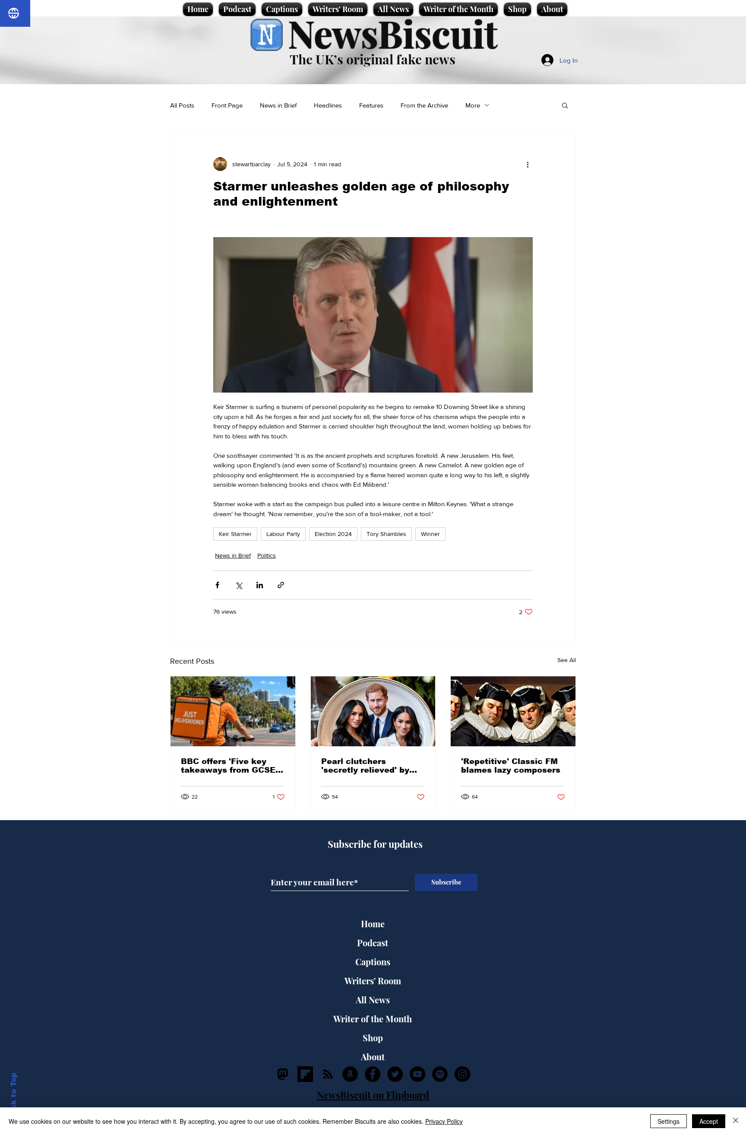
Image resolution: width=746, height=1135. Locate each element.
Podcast (372, 942)
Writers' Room (373, 980)
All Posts (182, 105)
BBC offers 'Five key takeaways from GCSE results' (228, 765)
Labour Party (283, 533)
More (472, 105)
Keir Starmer (235, 533)
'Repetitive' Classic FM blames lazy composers (510, 765)
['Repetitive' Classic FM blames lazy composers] (513, 711)
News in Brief (278, 105)
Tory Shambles (386, 533)
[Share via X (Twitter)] (238, 585)
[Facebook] (372, 1074)
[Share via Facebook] (217, 585)
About (373, 1056)
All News (373, 999)
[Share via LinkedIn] (260, 585)
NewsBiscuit (392, 33)
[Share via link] (281, 585)
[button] (565, 104)
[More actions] (527, 164)
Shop (373, 1037)
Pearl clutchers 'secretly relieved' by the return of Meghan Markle (366, 765)
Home (373, 923)
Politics (266, 555)
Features (371, 105)
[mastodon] (283, 1074)
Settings (668, 1121)
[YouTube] (417, 1074)
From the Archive (424, 105)
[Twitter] (395, 1074)
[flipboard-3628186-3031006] (305, 1074)
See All (566, 659)
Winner (430, 533)
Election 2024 (333, 533)
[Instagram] (462, 1074)
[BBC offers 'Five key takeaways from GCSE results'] (233, 711)
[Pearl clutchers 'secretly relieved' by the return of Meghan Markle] (373, 711)
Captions (372, 961)
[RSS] (327, 1074)
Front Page (227, 105)
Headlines (328, 105)
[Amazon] (350, 1074)
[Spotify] (440, 1074)
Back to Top (13, 1096)
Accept (708, 1121)
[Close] (735, 1121)
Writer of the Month (372, 1018)
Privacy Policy (444, 1121)
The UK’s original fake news (372, 59)
